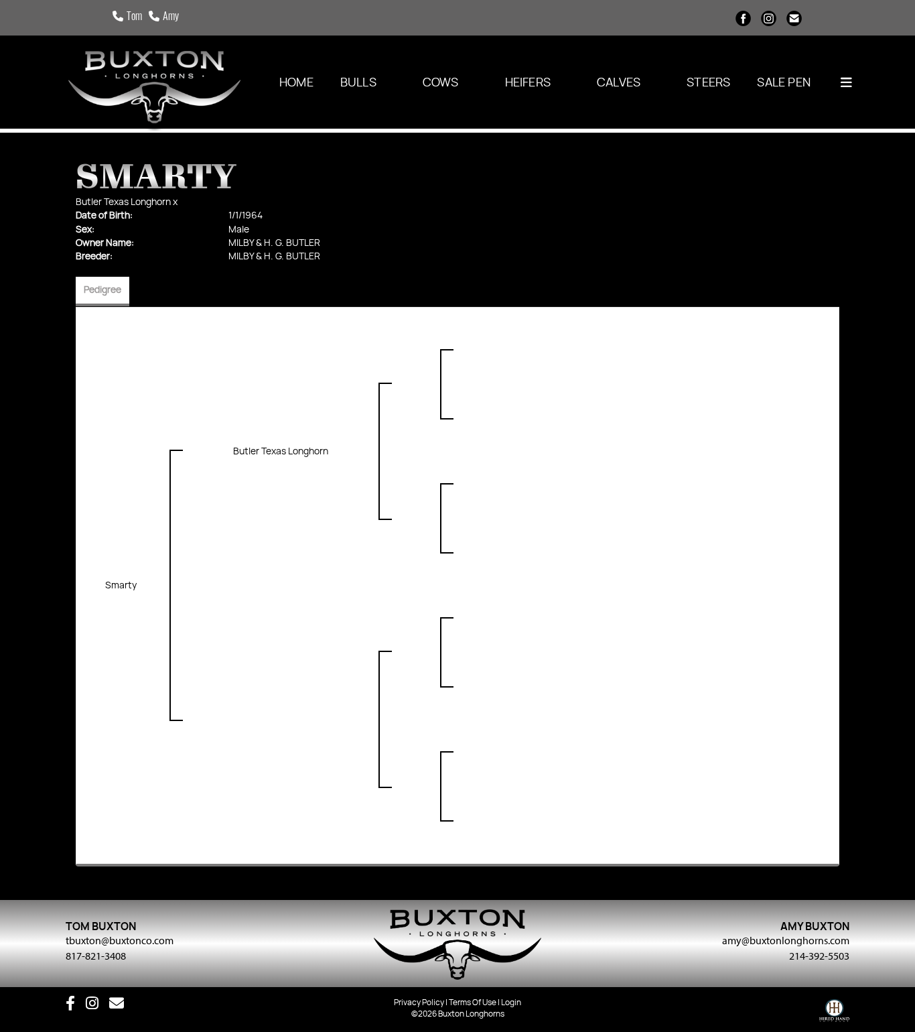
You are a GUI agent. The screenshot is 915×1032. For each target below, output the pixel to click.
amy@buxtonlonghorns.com (785, 940)
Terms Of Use (472, 1002)
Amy (171, 17)
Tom (134, 17)
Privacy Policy (419, 1002)
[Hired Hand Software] (834, 1014)
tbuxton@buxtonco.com (119, 940)
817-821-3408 (96, 955)
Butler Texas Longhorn (123, 202)
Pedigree (102, 290)
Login (511, 1002)
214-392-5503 (819, 955)
